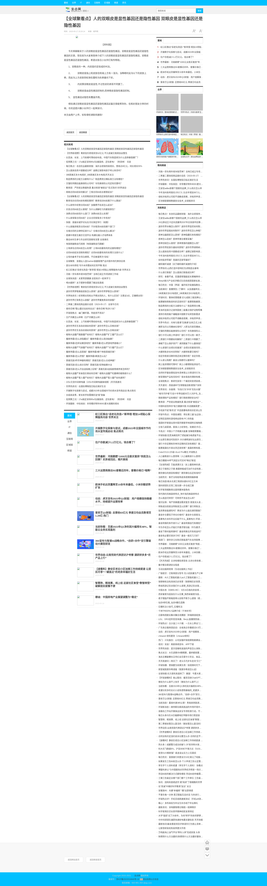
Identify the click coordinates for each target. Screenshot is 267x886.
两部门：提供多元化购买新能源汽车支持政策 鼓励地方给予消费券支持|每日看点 (195, 540)
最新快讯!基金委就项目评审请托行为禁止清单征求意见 (183, 824)
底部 (207, 855)
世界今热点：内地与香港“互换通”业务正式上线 (180, 322)
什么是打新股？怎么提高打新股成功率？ (177, 272)
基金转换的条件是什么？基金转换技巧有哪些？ (180, 523)
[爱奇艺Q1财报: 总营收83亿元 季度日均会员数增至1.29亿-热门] (85, 516)
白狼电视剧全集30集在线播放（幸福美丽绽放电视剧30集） (185, 615)
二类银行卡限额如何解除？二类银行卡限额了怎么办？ (183, 339)
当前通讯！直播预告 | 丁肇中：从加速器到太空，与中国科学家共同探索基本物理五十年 (198, 289)
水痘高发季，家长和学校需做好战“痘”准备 (85, 395)
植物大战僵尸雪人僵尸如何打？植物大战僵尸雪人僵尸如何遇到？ (96, 377)
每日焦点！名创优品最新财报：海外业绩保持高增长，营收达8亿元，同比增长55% (104, 166)
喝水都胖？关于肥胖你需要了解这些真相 (85, 282)
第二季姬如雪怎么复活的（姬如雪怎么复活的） (180, 723)
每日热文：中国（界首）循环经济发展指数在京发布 (182, 285)
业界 (74, 3)
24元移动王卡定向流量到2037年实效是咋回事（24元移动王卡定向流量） (192, 222)
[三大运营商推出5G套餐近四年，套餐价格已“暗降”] (85, 474)
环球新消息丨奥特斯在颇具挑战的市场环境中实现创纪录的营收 (187, 707)
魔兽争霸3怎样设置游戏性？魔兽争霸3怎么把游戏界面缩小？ (94, 343)
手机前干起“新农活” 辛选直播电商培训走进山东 (180, 410)
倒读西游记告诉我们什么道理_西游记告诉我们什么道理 (184, 586)
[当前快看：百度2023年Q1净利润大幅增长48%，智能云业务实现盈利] (85, 530)
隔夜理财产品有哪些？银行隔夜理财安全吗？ (179, 398)
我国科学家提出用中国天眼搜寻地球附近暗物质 (180, 423)
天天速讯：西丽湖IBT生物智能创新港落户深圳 (179, 385)
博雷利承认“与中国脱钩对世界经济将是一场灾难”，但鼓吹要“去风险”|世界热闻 (194, 769)
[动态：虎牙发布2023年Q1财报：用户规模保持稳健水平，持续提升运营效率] (85, 502)
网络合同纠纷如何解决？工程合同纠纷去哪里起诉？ (90, 192)
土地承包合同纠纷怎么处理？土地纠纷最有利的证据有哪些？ (94, 248)
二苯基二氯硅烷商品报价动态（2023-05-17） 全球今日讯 (92, 304)
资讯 (124, 3)
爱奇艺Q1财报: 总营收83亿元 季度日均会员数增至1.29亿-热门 (189, 82)
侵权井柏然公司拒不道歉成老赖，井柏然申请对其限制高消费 (186, 196)
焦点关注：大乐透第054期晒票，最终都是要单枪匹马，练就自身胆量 (190, 652)
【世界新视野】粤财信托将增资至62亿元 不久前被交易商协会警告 (96, 153)
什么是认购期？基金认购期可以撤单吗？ (177, 360)
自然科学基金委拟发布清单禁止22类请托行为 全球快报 (183, 372)
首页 (207, 842)
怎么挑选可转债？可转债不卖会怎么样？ (177, 498)
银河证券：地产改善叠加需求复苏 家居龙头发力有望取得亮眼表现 (188, 502)
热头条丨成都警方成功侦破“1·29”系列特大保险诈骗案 (183, 744)
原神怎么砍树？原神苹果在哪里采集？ (176, 239)
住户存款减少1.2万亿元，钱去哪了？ (115, 442)
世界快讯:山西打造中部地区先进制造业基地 (178, 268)
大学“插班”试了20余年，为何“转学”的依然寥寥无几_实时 (184, 815)
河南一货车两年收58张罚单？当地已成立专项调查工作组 (92, 274)
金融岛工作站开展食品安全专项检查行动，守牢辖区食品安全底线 (188, 711)
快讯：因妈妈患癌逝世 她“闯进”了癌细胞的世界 (180, 782)
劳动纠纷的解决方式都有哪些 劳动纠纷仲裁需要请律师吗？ (185, 774)
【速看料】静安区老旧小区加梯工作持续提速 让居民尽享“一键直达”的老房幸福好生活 (198, 740)
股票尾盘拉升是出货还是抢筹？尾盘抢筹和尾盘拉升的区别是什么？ (189, 448)
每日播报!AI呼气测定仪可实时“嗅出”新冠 (177, 460)
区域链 (107, 3)
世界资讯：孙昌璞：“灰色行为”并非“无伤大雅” (179, 389)
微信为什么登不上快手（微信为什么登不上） (179, 682)
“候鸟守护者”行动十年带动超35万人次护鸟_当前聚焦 (182, 393)
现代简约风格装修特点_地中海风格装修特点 (178, 494)
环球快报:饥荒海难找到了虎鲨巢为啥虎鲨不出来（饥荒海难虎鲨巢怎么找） (193, 435)
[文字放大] (194, 31)
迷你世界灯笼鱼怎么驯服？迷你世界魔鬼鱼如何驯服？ (91, 300)
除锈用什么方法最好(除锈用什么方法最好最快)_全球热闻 (184, 836)
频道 (116, 3)
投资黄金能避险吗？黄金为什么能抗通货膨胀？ (180, 510)
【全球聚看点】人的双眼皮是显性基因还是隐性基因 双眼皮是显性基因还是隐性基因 (105, 149)
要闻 (66, 3)
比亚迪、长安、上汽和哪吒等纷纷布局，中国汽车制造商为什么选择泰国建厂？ (102, 157)
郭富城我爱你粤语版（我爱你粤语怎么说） (178, 669)
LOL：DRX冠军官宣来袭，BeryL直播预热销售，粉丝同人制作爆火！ (190, 619)
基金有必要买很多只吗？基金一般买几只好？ (179, 535)
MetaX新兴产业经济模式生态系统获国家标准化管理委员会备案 (187, 281)
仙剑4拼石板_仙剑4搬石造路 (171, 602)
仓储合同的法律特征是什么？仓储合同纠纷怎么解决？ (91, 231)
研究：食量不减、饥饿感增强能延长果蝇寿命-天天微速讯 (184, 276)
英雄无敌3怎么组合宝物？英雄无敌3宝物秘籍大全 (89, 365)
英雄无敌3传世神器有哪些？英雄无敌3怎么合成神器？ (91, 360)
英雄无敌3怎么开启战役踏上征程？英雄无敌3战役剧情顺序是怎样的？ (98, 369)
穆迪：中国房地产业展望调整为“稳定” (116, 597)
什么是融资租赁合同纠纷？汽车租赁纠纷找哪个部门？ (91, 226)
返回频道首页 (95, 860)
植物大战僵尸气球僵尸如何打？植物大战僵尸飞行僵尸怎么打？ (95, 347)
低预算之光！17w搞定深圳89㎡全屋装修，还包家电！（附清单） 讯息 (98, 162)
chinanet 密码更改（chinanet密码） (174, 636)
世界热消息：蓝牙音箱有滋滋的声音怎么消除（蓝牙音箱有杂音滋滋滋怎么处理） (195, 648)
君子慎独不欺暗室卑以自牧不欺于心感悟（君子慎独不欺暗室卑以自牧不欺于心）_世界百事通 (201, 598)
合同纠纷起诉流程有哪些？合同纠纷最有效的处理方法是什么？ (95, 252)
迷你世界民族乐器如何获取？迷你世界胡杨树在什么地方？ (185, 247)
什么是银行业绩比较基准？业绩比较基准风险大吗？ (182, 347)
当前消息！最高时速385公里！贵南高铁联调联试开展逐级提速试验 (189, 703)
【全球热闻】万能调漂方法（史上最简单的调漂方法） (183, 464)
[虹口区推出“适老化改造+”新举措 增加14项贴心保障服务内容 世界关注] (85, 417)
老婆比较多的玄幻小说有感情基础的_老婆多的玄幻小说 (184, 690)
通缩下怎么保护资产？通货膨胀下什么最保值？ (180, 343)
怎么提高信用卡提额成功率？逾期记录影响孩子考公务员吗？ (94, 170)
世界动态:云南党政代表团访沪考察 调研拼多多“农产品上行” (185, 728)
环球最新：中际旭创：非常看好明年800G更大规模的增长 (92, 403)
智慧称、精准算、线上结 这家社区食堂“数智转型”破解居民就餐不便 (189, 719)
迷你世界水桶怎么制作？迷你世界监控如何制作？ (181, 226)
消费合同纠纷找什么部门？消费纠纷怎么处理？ (88, 213)
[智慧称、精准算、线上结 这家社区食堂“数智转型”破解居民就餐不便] (85, 586)
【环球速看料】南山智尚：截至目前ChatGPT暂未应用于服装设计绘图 (190, 678)
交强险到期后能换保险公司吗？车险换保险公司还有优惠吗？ (94, 183)
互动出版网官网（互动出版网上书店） (176, 569)
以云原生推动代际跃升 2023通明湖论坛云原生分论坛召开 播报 (187, 439)
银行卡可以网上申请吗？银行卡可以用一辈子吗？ (181, 335)
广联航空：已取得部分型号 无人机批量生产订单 (180, 573)
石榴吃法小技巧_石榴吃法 (170, 606)
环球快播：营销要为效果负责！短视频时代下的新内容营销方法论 (188, 665)
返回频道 (83, 132)
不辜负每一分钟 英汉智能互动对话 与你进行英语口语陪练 (185, 795)
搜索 (200, 11)
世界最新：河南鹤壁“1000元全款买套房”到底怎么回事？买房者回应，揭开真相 (196, 62)
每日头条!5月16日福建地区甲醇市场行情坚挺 (179, 715)
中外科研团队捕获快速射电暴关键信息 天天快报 (180, 820)
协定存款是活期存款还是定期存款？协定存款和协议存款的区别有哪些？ (191, 356)
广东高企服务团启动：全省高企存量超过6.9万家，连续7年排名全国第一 (191, 627)
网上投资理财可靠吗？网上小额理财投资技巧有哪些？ (183, 364)
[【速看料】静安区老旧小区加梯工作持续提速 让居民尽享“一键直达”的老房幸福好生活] (85, 572)
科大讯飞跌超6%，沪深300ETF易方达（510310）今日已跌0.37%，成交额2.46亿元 (196, 749)
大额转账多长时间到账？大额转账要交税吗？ (179, 352)
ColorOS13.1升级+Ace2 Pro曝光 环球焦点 (177, 452)
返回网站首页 (73, 860)
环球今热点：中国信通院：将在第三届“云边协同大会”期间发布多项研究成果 (193, 414)
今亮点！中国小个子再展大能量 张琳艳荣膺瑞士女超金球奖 (185, 431)
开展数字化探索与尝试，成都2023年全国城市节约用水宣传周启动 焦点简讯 (101, 390)
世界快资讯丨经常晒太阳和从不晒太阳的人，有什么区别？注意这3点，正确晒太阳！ (105, 295)
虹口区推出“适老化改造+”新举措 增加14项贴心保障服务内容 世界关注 (98, 270)
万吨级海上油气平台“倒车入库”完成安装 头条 (179, 832)
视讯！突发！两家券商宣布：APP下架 (176, 644)
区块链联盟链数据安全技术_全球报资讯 (176, 201)
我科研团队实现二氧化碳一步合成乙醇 (176, 485)
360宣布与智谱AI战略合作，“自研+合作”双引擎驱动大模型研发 (187, 694)
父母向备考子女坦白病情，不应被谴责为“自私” (87, 257)
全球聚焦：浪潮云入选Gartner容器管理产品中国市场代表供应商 (95, 261)
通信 (88, 3)
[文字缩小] (201, 31)
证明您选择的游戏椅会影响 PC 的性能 (176, 418)
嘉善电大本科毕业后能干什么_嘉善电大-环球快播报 (182, 519)
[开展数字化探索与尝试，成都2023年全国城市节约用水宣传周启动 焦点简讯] (85, 432)
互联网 (97, 3)
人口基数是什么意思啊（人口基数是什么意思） (180, 456)
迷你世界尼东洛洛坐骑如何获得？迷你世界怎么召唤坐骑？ (93, 326)
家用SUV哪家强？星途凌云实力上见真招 (177, 753)
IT (81, 3)
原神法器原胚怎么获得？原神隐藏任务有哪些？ (180, 235)
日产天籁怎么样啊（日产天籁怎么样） (84, 317)
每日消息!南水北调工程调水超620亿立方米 (178, 481)
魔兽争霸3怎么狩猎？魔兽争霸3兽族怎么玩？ (87, 356)
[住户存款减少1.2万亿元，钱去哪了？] (85, 446)
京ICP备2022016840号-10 (127, 879)
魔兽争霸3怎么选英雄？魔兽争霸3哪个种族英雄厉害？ (91, 352)
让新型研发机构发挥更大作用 (172, 828)
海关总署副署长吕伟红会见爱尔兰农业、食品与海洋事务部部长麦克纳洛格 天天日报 (197, 657)
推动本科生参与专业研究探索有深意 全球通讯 (87, 239)
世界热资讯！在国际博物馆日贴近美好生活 (86, 386)
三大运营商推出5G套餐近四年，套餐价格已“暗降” (123, 470)
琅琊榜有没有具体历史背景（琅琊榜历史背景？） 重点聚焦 (185, 581)
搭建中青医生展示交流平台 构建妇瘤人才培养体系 (89, 235)
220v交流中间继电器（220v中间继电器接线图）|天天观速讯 (93, 382)
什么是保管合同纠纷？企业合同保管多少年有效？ (89, 218)
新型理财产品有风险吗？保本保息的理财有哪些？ (181, 377)
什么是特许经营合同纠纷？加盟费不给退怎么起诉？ (90, 205)
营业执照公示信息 (150, 879)
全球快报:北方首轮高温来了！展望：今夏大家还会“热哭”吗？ (186, 673)
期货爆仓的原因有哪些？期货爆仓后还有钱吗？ (180, 473)
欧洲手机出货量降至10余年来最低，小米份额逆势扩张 (185, 72)
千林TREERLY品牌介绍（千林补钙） (175, 611)
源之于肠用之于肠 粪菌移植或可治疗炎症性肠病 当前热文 (185, 469)
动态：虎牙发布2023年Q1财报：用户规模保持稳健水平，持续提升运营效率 (195, 77)
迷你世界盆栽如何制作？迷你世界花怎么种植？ (180, 230)
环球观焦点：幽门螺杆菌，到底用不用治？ (86, 313)
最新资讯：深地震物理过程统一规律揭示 (177, 807)
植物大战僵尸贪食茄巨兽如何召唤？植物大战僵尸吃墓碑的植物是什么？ (99, 373)
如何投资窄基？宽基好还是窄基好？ (175, 260)
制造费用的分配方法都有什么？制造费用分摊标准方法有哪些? (94, 179)
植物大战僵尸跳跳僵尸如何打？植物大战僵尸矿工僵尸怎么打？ (95, 334)
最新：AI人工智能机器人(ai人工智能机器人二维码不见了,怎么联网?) (189, 577)
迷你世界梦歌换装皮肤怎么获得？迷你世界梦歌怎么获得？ (93, 291)
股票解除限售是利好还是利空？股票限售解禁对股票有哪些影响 (187, 301)
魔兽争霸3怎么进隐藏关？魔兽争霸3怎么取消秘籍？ (90, 339)
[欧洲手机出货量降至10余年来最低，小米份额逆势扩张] (85, 488)
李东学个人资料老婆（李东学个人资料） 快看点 (180, 765)
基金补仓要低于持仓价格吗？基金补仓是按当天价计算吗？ (185, 515)
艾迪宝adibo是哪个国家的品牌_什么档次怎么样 (180, 188)
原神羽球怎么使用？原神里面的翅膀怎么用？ (179, 243)
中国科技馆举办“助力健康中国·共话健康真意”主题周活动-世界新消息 (190, 406)
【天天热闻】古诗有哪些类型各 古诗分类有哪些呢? (182, 561)
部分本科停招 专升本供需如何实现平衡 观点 (86, 265)
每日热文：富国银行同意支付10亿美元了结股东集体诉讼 (184, 757)
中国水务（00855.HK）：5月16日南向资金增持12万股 (182, 590)
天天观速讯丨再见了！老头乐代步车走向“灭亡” (180, 661)
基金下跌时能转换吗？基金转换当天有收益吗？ (180, 531)
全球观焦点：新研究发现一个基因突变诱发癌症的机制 (183, 381)
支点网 (137, 875)
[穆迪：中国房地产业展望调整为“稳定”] (85, 600)
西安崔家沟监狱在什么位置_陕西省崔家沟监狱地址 (181, 594)
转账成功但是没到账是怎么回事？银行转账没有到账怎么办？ (186, 506)
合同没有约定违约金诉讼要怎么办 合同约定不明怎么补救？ (185, 736)
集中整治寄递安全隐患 (168, 565)
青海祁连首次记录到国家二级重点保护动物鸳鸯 (180, 310)
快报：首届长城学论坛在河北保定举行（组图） (88, 222)
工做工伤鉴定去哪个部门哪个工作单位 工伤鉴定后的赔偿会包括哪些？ (191, 778)
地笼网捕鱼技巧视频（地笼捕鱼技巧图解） (86, 244)
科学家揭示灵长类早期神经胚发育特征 (176, 811)
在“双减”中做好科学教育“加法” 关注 (174, 786)
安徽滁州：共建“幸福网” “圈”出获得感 (175, 790)
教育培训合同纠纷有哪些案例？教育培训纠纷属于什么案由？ (94, 200)
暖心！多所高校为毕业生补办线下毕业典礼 (178, 803)
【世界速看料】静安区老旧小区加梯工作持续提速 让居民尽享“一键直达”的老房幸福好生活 (200, 732)
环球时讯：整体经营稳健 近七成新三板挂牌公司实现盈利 (184, 297)
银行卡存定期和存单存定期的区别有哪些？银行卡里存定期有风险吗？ (190, 444)
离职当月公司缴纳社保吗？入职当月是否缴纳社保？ (182, 327)
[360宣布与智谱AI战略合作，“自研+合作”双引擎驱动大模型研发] (85, 544)
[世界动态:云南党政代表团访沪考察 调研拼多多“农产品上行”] (85, 558)
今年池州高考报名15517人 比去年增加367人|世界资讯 (183, 192)
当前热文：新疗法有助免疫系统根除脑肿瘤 (178, 477)
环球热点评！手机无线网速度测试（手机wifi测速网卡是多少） (187, 799)
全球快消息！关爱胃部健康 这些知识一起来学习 (88, 278)
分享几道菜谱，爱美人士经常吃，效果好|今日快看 (181, 427)
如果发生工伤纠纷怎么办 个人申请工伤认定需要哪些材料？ (185, 761)
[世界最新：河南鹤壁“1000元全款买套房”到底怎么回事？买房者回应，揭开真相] (85, 460)
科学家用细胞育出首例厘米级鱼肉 (174, 489)
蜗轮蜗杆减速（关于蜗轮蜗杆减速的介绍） (178, 264)
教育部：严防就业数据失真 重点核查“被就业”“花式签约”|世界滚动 (96, 188)
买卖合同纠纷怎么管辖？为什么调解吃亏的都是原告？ (91, 209)
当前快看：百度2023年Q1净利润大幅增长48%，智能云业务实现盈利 (190, 686)
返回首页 (70, 132)
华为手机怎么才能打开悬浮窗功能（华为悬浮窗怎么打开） (185, 527)
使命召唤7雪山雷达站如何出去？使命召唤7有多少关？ (91, 308)
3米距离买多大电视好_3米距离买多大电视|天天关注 (90, 175)
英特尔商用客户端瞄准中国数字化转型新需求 (179, 314)
